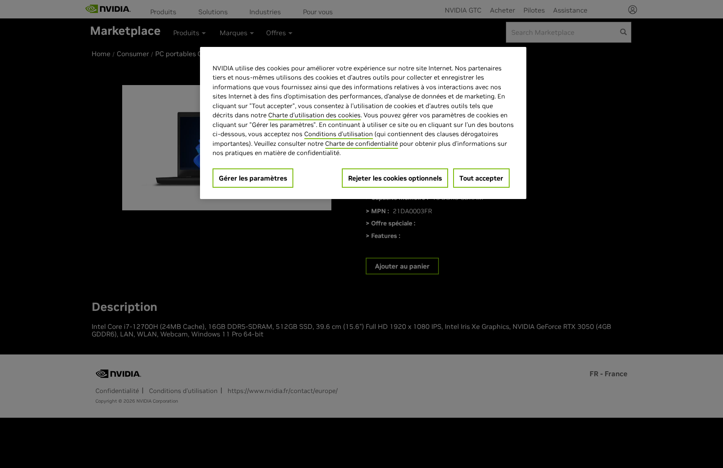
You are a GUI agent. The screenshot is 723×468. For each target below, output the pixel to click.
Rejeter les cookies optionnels (395, 178)
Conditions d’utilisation (338, 134)
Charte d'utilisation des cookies (314, 115)
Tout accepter (481, 178)
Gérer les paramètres (253, 178)
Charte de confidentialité (361, 143)
